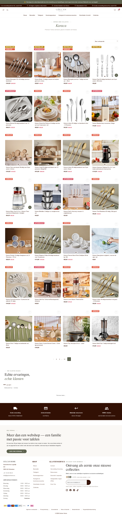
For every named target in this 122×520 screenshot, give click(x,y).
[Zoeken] (7, 10)
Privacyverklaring (44, 472)
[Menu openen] (3, 10)
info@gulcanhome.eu (9, 438)
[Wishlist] (114, 10)
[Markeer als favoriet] (29, 47)
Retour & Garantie (65, 472)
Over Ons (53, 447)
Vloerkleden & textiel (84, 15)
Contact (52, 428)
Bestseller (32, 15)
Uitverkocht (58, 75)
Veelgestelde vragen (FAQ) (56, 443)
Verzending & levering (56, 432)
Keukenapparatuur (51, 15)
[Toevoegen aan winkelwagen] (30, 75)
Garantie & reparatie (56, 438)
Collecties (96, 15)
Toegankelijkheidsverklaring (89, 472)
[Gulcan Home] (61, 10)
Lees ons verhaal (15, 414)
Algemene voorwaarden (31, 472)
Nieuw (25, 15)
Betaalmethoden (76, 472)
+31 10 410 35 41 (8, 436)
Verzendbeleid (54, 472)
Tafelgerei (40, 15)
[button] (18, 76)
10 (64, 359)
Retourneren (53, 435)
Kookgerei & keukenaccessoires (68, 15)
